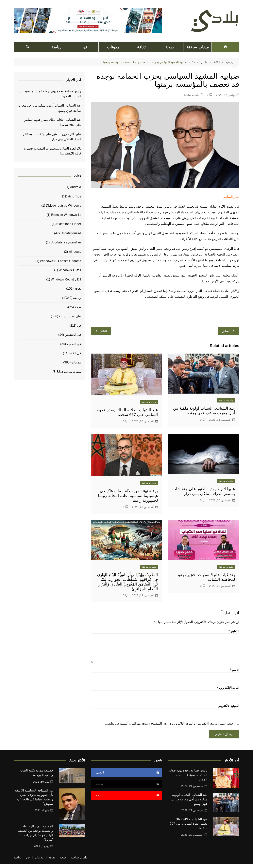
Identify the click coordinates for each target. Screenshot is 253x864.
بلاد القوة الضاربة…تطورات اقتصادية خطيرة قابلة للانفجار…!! (52, 151)
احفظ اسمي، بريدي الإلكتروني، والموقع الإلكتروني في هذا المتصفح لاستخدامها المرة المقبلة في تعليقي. (169, 723)
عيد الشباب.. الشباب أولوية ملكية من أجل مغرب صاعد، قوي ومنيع (49, 108)
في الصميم (74, 344)
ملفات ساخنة (198, 47)
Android (75, 187)
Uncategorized (70, 233)
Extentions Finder (68, 224)
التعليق (233, 631)
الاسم (234, 669)
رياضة (56, 47)
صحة (170, 47)
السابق (226, 331)
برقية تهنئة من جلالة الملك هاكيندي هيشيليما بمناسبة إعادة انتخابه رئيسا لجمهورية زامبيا (128, 496)
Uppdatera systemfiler (65, 242)
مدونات (113, 47)
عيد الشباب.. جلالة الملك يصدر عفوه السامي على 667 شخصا (52, 122)
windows (75, 251)
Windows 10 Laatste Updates (60, 261)
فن (84, 47)
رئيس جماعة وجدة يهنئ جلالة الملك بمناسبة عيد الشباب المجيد (50, 94)
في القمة (75, 353)
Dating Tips (73, 196)
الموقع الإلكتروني (228, 705)
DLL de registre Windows (63, 205)
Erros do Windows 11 (66, 214)
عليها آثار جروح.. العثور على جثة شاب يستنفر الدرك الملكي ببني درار (52, 136)
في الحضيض (73, 334)
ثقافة (141, 47)
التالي (103, 331)
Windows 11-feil (70, 270)
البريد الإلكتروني (228, 687)
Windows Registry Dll (66, 279)
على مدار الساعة (70, 316)
